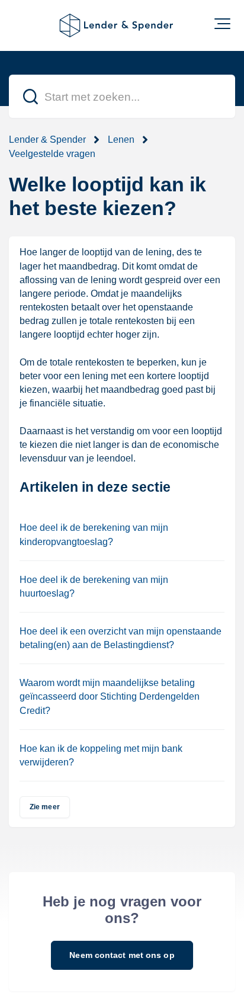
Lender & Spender (47, 139)
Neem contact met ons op (121, 955)
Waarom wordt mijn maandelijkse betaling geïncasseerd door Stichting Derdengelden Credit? (110, 696)
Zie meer (45, 807)
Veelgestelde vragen (52, 154)
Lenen (121, 139)
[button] (222, 24)
